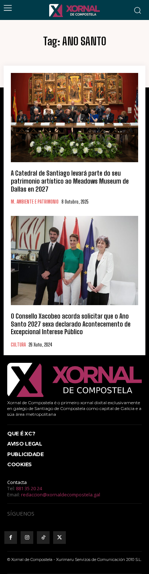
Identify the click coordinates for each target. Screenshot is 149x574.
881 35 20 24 (29, 488)
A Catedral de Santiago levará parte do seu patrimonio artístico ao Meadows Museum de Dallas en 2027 (70, 181)
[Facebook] (10, 537)
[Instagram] (27, 537)
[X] (59, 537)
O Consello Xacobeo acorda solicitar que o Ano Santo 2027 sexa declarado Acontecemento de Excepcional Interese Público (71, 324)
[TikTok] (43, 537)
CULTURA (18, 345)
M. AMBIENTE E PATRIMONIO (35, 202)
